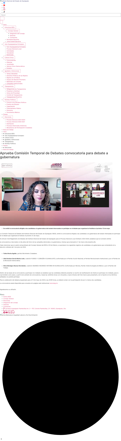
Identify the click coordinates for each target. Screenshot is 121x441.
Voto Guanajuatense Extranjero (14, 44)
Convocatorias (11, 60)
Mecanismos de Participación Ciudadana (19, 128)
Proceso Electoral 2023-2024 (16, 120)
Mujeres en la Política (13, 77)
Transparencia (9, 86)
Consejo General (8, 298)
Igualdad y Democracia (12, 71)
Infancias (9, 62)
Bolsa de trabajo (8, 129)
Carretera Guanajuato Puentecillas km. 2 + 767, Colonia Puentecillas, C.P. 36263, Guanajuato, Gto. (35, 308)
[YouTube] (4, 5)
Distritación (10, 124)
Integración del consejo (10, 302)
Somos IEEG (7, 296)
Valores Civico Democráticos (16, 66)
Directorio (10, 110)
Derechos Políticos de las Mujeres (17, 75)
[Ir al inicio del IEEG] (14, 1)
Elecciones (8, 117)
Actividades (10, 51)
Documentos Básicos (13, 112)
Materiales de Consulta (14, 81)
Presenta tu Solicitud (13, 91)
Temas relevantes (12, 73)
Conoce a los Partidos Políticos (16, 102)
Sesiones (12, 35)
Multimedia (10, 55)
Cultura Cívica (9, 57)
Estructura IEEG (9, 27)
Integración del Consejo (17, 33)
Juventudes (10, 64)
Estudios (9, 68)
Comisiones (13, 37)
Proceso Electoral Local (14, 49)
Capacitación (11, 106)
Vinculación (10, 53)
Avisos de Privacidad (13, 93)
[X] (4, 7)
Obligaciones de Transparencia (16, 89)
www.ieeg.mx (53, 283)
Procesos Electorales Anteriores (17, 126)
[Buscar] (2, 18)
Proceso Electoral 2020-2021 (16, 122)
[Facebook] (4, 3)
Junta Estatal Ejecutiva (14, 41)
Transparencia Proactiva (14, 97)
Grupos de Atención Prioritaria (16, 79)
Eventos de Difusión (13, 104)
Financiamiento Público (14, 108)
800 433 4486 (9, 310)
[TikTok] (4, 12)
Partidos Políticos (10, 100)
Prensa (5, 114)
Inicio (5, 24)
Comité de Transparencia (14, 95)
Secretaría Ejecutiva (13, 39)
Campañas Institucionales (14, 83)
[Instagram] (4, 10)
